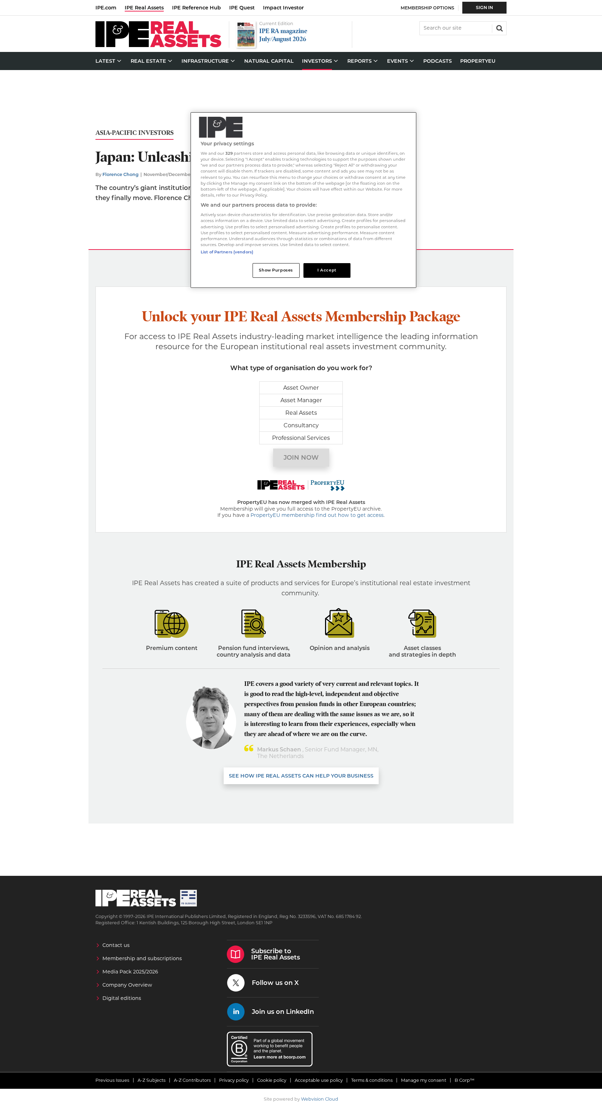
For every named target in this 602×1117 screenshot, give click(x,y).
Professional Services (301, 438)
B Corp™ (464, 1080)
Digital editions (121, 998)
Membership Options (427, 7)
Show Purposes (276, 270)
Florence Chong (120, 174)
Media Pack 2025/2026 (130, 972)
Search (499, 27)
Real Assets (301, 413)
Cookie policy (271, 1080)
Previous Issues (112, 1080)
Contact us (116, 945)
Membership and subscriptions (142, 958)
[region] (303, 200)
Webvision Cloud (319, 1099)
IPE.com (105, 8)
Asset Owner (301, 387)
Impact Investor (283, 8)
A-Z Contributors (192, 1080)
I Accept (327, 270)
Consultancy (301, 425)
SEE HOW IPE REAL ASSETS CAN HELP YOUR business (301, 776)
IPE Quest (242, 8)
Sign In (484, 7)
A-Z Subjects (151, 1080)
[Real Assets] (158, 45)
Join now (301, 457)
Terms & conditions (372, 1080)
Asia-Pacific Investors (134, 133)
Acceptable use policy (319, 1080)
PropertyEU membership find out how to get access (317, 515)
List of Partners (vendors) (227, 252)
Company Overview (127, 985)
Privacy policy (234, 1080)
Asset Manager (301, 400)
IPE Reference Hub (196, 8)
